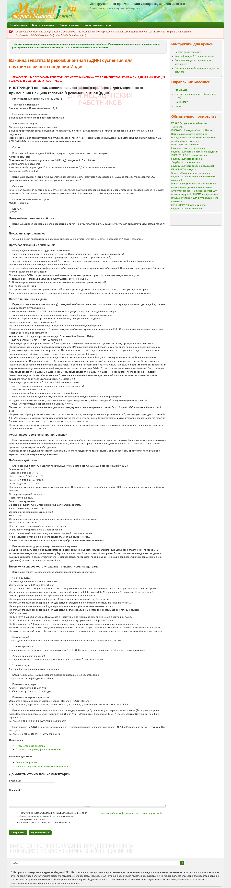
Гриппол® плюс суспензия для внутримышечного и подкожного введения (194, 149)
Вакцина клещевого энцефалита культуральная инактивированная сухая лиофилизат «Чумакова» (193, 137)
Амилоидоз (181, 89)
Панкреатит (181, 101)
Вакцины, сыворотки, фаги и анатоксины (38, 749)
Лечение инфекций (26, 762)
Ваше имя (15, 780)
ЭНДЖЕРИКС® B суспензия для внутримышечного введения (189, 156)
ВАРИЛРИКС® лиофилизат (186, 144)
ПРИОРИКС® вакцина (183, 169)
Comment (15, 790)
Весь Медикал (18, 25)
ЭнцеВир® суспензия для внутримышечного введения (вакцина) (192, 163)
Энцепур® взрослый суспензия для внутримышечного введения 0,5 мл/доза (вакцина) (193, 176)
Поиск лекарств (69, 25)
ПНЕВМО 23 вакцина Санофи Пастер (192, 130)
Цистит (178, 106)
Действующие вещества (188, 51)
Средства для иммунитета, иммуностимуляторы (43, 765)
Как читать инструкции (97, 25)
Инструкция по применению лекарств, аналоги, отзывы (139, 3)
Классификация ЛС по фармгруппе (194, 56)
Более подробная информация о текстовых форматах (128, 813)
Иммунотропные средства (30, 745)
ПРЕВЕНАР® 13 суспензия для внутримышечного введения (188, 206)
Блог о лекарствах (43, 25)
